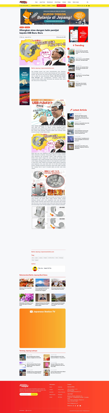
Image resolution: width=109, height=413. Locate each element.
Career (50, 397)
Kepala (36, 260)
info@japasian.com (74, 403)
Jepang (40, 257)
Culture (69, 2)
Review (53, 5)
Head (57, 257)
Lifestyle (64, 2)
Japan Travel (42, 2)
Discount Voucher (61, 5)
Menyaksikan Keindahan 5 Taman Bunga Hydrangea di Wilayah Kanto (26, 304)
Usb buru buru (51, 257)
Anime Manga (57, 2)
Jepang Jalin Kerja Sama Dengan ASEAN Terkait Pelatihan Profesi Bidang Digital (42, 304)
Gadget (45, 257)
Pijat (33, 260)
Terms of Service (61, 392)
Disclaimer (60, 394)
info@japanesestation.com (75, 391)
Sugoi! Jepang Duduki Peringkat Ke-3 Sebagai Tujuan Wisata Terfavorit (58, 304)
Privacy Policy (61, 389)
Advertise (51, 392)
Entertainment (50, 2)
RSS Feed (60, 397)
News (36, 2)
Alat (33, 257)
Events (48, 5)
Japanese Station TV (35, 5)
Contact (51, 389)
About (50, 387)
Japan (36, 257)
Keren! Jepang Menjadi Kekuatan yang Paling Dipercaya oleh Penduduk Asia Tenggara (42, 289)
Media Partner (52, 394)
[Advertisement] (48, 239)
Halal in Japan (76, 2)
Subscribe (34, 394)
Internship (60, 387)
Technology (27, 27)
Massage (61, 257)
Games (43, 5)
